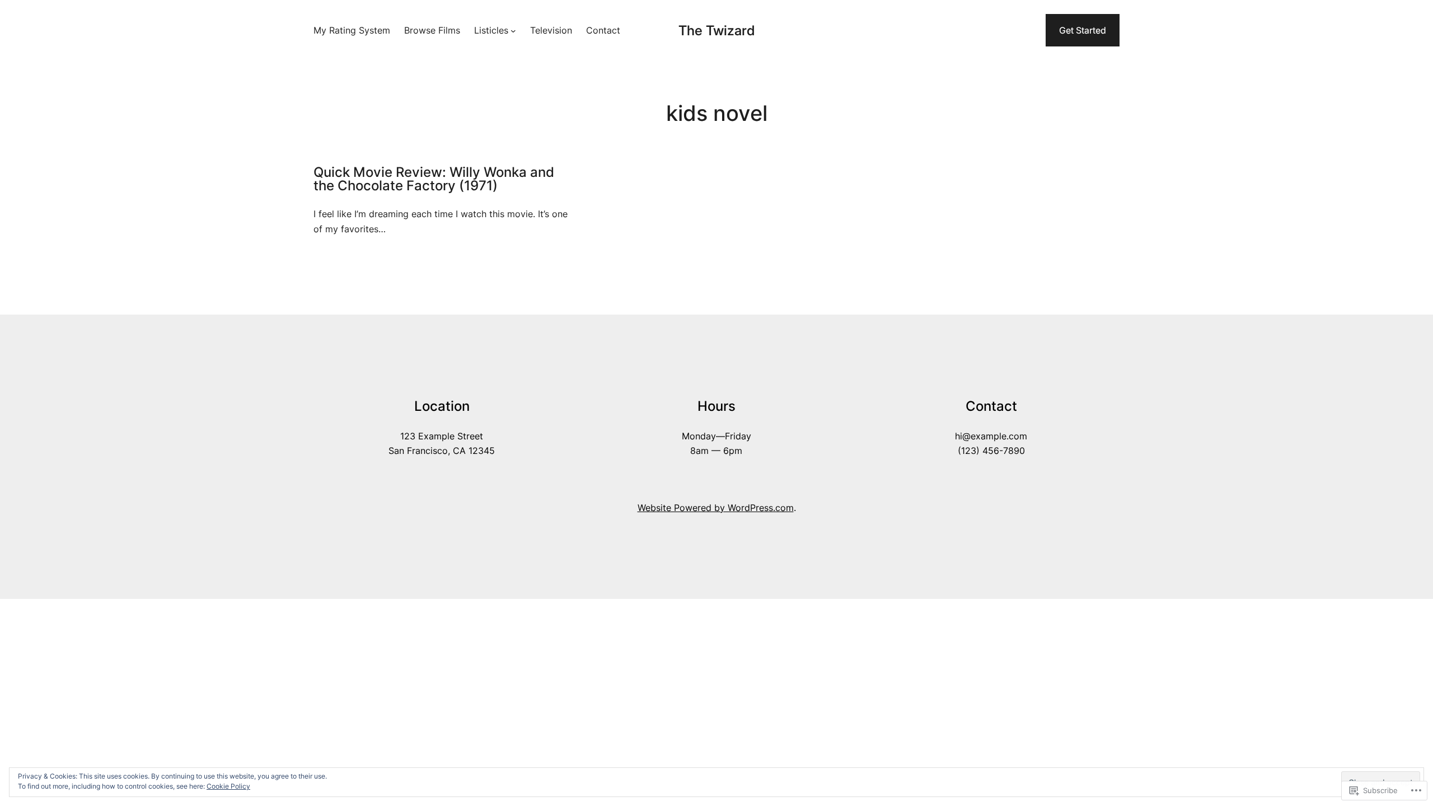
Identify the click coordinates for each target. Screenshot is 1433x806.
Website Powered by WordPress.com (716, 507)
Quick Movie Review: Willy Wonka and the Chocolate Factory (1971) (433, 179)
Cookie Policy (228, 786)
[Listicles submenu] (513, 30)
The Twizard (716, 30)
